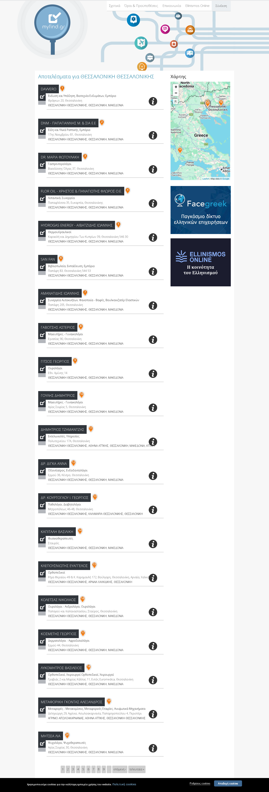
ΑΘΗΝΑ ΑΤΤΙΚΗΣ (98, 446)
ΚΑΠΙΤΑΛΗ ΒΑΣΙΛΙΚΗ (57, 531)
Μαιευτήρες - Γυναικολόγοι (65, 334)
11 (90, 428)
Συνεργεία (68, 198)
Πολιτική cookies (124, 784)
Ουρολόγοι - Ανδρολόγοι (64, 606)
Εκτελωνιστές (56, 436)
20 (67, 734)
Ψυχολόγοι (55, 743)
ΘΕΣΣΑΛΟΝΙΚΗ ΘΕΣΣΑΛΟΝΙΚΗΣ (67, 105)
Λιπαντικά (54, 198)
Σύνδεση (221, 6)
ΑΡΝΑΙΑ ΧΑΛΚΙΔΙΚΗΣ (100, 582)
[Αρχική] (55, 21)
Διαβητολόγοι (72, 504)
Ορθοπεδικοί (56, 572)
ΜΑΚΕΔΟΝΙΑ (115, 105)
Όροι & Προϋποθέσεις (141, 5)
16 (82, 598)
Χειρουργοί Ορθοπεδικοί (82, 674)
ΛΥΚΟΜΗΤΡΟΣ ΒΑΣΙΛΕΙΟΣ (61, 667)
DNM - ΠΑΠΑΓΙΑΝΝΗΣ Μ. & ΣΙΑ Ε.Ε (68, 123)
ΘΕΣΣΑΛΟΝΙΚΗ (97, 105)
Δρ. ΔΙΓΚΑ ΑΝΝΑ (54, 463)
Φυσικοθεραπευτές (60, 538)
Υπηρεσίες (72, 436)
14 (80, 530)
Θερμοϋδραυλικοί (59, 232)
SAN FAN (48, 259)
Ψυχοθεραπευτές (74, 743)
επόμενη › (120, 769)
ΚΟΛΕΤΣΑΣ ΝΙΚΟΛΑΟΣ (58, 599)
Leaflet (205, 178)
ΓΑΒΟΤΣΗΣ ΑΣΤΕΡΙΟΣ (58, 327)
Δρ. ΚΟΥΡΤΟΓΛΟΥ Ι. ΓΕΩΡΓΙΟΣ (64, 497)
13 (94, 496)
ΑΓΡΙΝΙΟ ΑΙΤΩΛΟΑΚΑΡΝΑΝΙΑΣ (66, 718)
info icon (153, 101)
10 (81, 394)
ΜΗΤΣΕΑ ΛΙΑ (50, 736)
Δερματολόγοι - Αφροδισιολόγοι (68, 640)
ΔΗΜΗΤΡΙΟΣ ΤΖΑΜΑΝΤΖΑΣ (62, 429)
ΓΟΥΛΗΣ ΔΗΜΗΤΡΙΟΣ (58, 395)
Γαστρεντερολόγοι (59, 164)
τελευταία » (137, 769)
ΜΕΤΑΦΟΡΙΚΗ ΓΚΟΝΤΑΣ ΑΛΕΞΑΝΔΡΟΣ (71, 701)
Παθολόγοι (55, 504)
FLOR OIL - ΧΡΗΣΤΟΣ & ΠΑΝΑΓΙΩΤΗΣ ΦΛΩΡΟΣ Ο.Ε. (81, 191)
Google (225, 178)
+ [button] (176, 86)
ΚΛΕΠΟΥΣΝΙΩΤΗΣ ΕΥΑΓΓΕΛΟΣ (64, 565)
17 (82, 632)
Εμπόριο (110, 96)
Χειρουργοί (107, 674)
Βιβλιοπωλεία (57, 266)
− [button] (176, 93)
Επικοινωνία (171, 5)
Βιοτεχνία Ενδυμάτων (90, 96)
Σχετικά (114, 5)
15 (94, 564)
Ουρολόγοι (55, 368)
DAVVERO (48, 89)
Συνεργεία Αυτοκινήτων (63, 300)
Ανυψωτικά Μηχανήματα (129, 709)
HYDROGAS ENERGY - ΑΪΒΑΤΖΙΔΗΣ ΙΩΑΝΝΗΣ (76, 225)
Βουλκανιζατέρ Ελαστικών (122, 300)
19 (108, 700)
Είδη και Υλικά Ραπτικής (63, 130)
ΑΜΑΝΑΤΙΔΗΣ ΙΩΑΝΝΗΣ (60, 293)
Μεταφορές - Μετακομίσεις (65, 709)
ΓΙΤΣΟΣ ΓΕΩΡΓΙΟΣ (55, 361)
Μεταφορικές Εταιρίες (98, 709)
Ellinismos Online (197, 5)
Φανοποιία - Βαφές (91, 300)
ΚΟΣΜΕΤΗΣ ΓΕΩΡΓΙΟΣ (58, 633)
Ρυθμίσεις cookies (200, 783)
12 (73, 462)
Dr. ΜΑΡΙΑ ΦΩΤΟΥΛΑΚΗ (60, 157)
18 (88, 666)
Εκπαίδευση (75, 266)
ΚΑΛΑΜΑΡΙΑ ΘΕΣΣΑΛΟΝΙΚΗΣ (105, 514)
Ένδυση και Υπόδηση (61, 96)
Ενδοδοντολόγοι (76, 470)
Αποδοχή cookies (228, 783)
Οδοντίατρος (56, 470)
